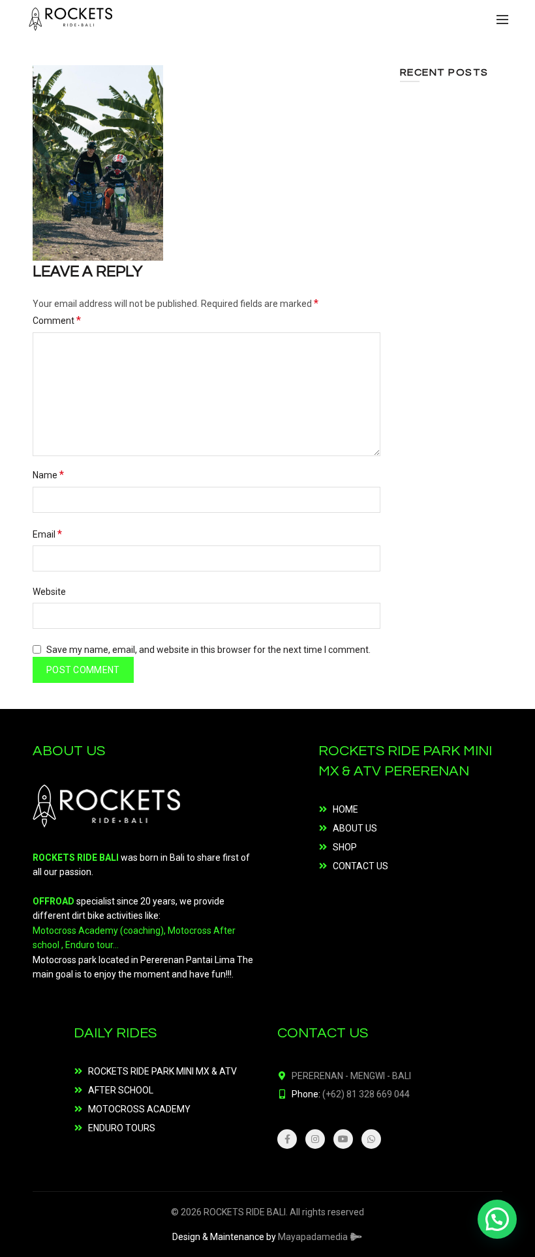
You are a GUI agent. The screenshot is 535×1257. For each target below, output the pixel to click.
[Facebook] (287, 1139)
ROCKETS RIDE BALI (245, 1212)
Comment (57, 320)
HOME (345, 809)
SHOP (345, 847)
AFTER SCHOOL (120, 1090)
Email (47, 534)
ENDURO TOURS (121, 1128)
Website (49, 591)
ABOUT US (355, 828)
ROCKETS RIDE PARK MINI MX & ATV (162, 1071)
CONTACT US (360, 866)
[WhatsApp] (371, 1139)
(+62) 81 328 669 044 (366, 1094)
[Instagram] (315, 1139)
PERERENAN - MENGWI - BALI (351, 1076)
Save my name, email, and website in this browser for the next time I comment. (208, 649)
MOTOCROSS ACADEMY (139, 1109)
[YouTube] (343, 1139)
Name (48, 475)
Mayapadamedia (314, 1237)
